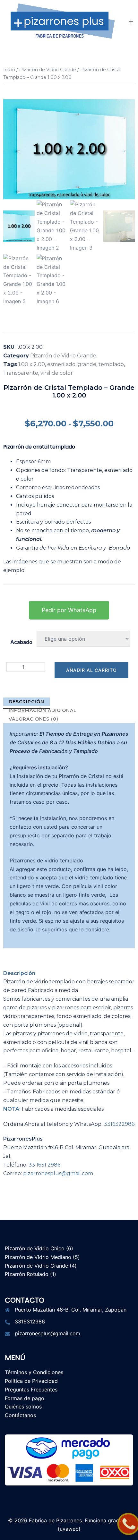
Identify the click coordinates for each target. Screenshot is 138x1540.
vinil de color (56, 373)
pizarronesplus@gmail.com (58, 1173)
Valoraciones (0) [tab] (33, 719)
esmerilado (61, 364)
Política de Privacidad (31, 1381)
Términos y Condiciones (34, 1372)
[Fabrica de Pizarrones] (61, 21)
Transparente (20, 373)
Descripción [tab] (26, 702)
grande (87, 364)
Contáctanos (20, 1415)
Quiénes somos (23, 1406)
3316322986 (119, 1124)
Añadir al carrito (91, 670)
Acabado (21, 642)
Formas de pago (24, 1398)
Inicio (9, 70)
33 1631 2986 (44, 1165)
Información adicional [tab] (43, 710)
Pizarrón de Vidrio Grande (47, 70)
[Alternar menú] (130, 22)
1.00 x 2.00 (31, 364)
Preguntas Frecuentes (31, 1389)
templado (111, 364)
